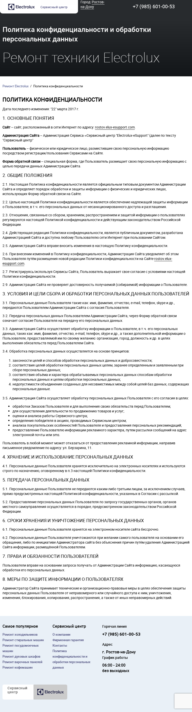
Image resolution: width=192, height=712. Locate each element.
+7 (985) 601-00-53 (154, 6)
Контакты (59, 645)
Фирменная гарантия (68, 640)
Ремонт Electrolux (15, 86)
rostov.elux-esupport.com (115, 127)
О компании (61, 634)
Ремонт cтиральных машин (23, 640)
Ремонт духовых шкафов (21, 656)
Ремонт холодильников (20, 634)
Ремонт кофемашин (17, 667)
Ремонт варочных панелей (22, 662)
